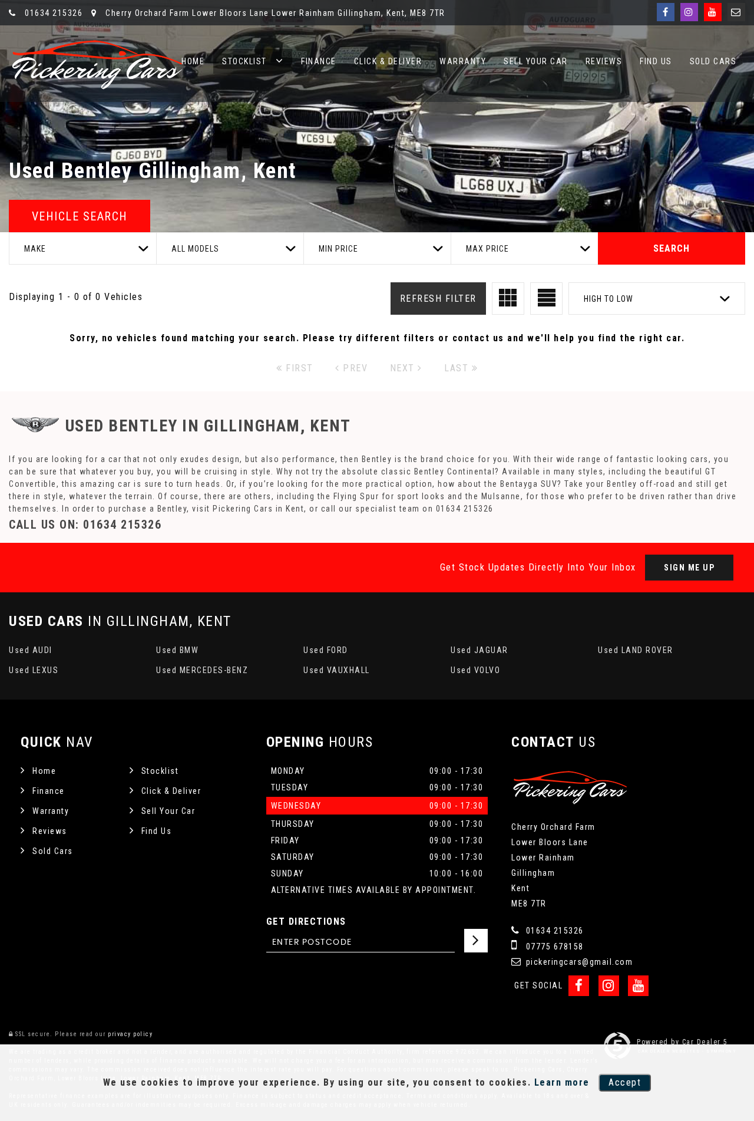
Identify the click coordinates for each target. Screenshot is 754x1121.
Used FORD (325, 650)
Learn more (562, 1082)
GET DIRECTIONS (306, 921)
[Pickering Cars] (97, 65)
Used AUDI (30, 650)
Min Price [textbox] (338, 248)
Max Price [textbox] (487, 248)
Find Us (656, 61)
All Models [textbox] (195, 248)
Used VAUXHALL (336, 670)
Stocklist (244, 61)
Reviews (604, 61)
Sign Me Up (689, 567)
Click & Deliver (388, 61)
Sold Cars (713, 61)
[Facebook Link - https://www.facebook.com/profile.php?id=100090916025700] (665, 12)
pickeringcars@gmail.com (578, 962)
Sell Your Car (536, 61)
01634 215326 (52, 13)
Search (671, 248)
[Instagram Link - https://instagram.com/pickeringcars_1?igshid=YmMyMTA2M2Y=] (689, 12)
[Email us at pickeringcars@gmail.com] (736, 12)
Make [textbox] (35, 248)
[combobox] (82, 248)
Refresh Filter (438, 298)
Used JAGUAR (479, 650)
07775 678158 (553, 946)
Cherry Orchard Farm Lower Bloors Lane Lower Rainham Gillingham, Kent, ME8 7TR (274, 13)
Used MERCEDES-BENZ (202, 670)
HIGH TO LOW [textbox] (608, 299)
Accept (625, 1082)
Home (192, 61)
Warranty (462, 61)
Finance (318, 61)
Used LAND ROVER (635, 650)
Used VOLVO (475, 670)
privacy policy (130, 1034)
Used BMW (177, 650)
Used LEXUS (33, 670)
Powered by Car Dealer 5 (682, 1042)
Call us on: (85, 524)
